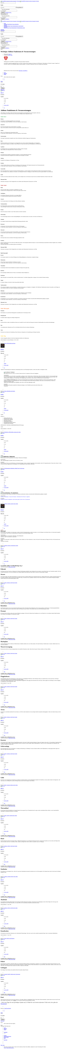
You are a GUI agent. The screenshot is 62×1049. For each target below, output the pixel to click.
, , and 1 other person (14, 468)
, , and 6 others (10, 582)
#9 (4, 636)
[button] (1, 20)
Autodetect (5, 1032)
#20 (4, 992)
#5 (4, 490)
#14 (4, 803)
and (7, 1008)
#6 (4, 528)
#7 (4, 563)
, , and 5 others (10, 618)
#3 (4, 412)
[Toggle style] (4, 1033)
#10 (4, 671)
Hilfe (4, 1038)
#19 (4, 956)
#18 (4, 926)
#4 (4, 453)
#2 (4, 367)
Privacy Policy (6, 1037)
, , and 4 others (12, 432)
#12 (4, 735)
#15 (4, 833)
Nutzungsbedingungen (7, 1036)
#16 (4, 864)
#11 (4, 704)
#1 (4, 107)
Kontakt (5, 1035)
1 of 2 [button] (2, 82)
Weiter (2, 81)
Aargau (5, 363)
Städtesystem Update (11, 566)
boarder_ (2, 394)
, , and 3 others (11, 503)
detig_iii (10, 54)
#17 (4, 894)
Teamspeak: (23, 70)
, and (9, 343)
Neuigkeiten (4, 1003)
